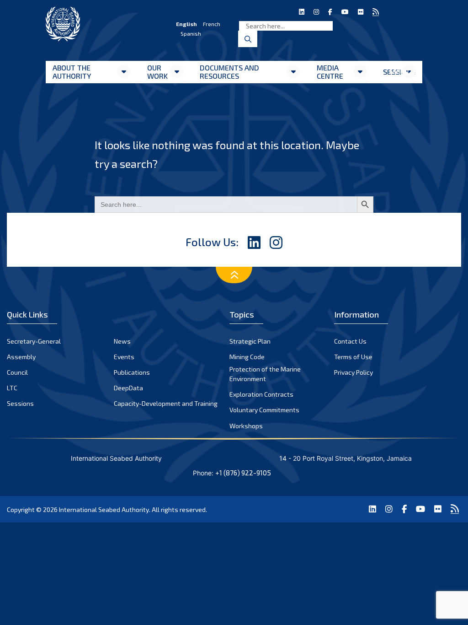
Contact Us (350, 341)
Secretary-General (34, 341)
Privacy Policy (353, 372)
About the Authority (72, 71)
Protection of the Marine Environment (265, 374)
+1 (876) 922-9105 (243, 473)
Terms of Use (353, 357)
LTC (12, 388)
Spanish (191, 33)
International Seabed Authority (104, 509)
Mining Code (247, 357)
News (122, 341)
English (186, 24)
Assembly (21, 357)
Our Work (157, 71)
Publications (132, 372)
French (211, 24)
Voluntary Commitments (264, 410)
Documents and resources (229, 71)
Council (17, 372)
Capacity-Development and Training (166, 403)
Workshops (246, 426)
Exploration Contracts (261, 394)
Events (124, 357)
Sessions (20, 403)
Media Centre (330, 71)
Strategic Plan (250, 341)
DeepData (128, 388)
